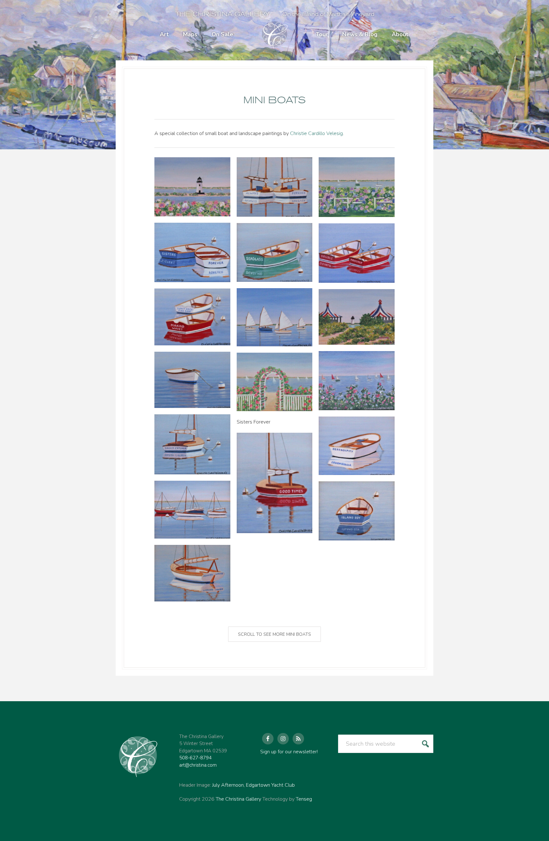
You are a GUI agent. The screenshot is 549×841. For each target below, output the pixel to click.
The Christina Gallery (222, 14)
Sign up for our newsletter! (289, 752)
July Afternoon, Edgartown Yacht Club (253, 785)
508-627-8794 (195, 758)
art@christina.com (198, 765)
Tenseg (304, 799)
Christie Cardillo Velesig (316, 133)
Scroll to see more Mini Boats (274, 634)
